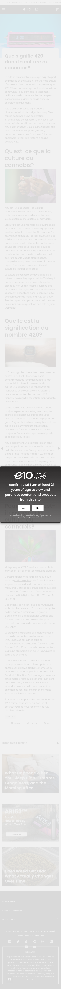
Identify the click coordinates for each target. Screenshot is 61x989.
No (37, 508)
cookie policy (39, 517)
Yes (23, 508)
